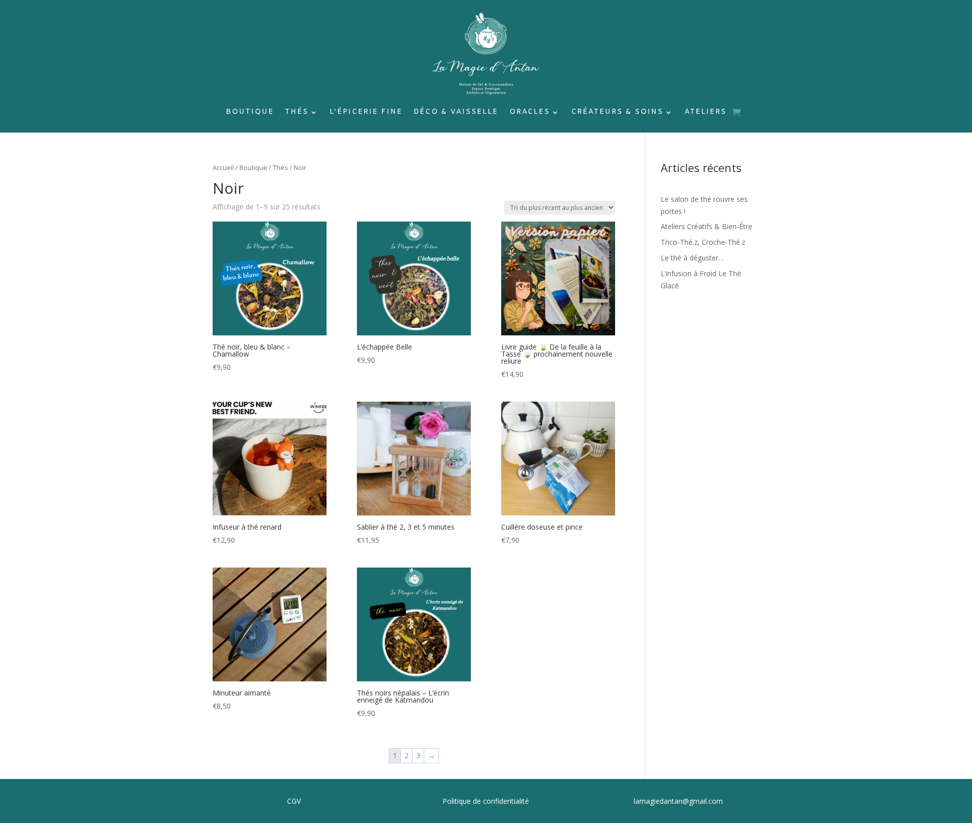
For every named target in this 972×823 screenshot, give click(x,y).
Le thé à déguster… (692, 258)
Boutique (250, 113)
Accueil (223, 167)
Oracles (529, 113)
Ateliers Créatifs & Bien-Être (706, 226)
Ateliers (705, 113)
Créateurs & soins (617, 113)
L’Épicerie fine (366, 113)
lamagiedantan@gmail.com (678, 801)
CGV (294, 801)
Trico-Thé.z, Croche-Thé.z (703, 242)
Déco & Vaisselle (456, 113)
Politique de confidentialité (485, 801)
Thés (296, 113)
